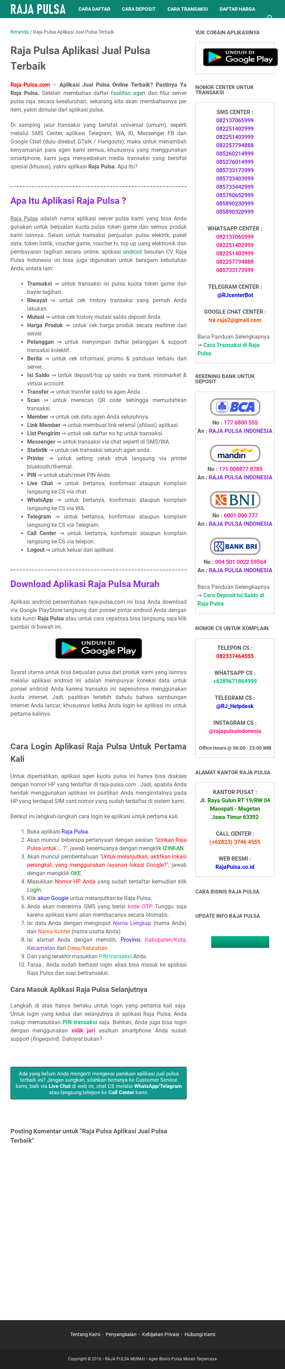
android (132, 251)
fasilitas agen (128, 93)
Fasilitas (28, 27)
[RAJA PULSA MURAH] (38, 9)
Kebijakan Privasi (160, 1334)
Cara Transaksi (188, 9)
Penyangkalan (121, 1334)
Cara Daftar (94, 9)
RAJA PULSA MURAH (125, 1359)
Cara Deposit (139, 9)
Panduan (62, 27)
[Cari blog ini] (270, 18)
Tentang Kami (85, 1334)
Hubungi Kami (200, 1334)
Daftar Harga (237, 9)
